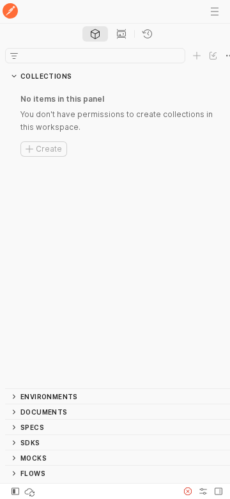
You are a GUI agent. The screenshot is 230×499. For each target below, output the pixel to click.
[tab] (95, 34)
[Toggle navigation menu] (214, 11)
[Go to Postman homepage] (10, 11)
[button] (187, 491)
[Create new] (196, 55)
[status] (30, 491)
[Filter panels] (14, 55)
